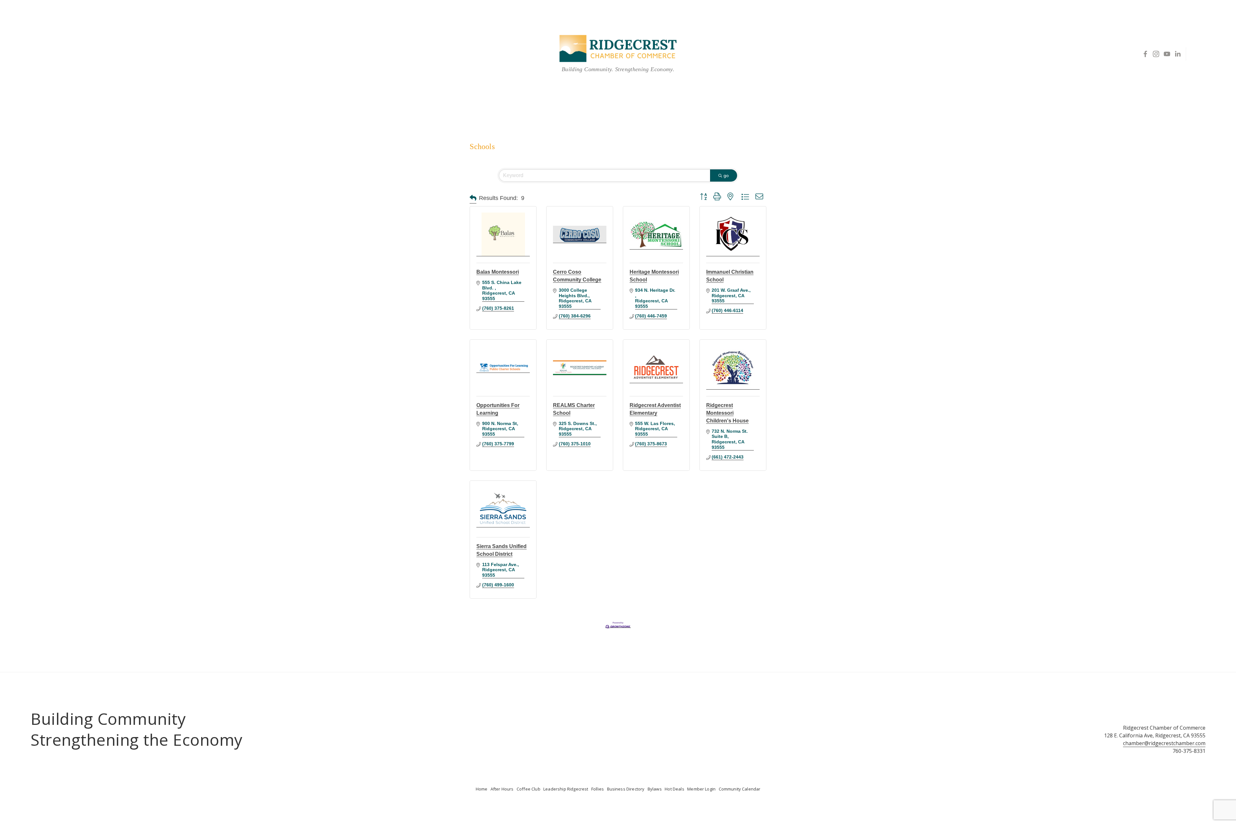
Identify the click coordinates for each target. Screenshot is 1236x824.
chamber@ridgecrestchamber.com (1164, 743)
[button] (473, 198)
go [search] (726, 175)
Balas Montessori (497, 272)
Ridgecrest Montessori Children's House (727, 413)
